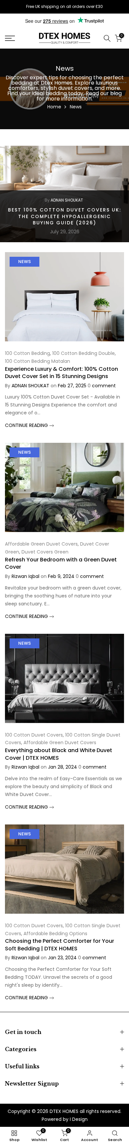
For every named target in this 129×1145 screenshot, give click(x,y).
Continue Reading (27, 425)
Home (54, 106)
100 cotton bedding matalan (37, 361)
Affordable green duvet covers (41, 544)
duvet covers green (45, 552)
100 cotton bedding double (83, 353)
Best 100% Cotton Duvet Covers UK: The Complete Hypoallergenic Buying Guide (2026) (64, 216)
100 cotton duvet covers (34, 735)
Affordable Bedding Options (55, 933)
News (24, 261)
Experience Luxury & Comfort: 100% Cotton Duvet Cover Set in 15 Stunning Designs (61, 372)
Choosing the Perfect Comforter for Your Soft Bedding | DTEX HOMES (59, 944)
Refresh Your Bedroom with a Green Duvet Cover (61, 563)
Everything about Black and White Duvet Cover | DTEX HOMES (58, 753)
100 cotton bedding (27, 353)
